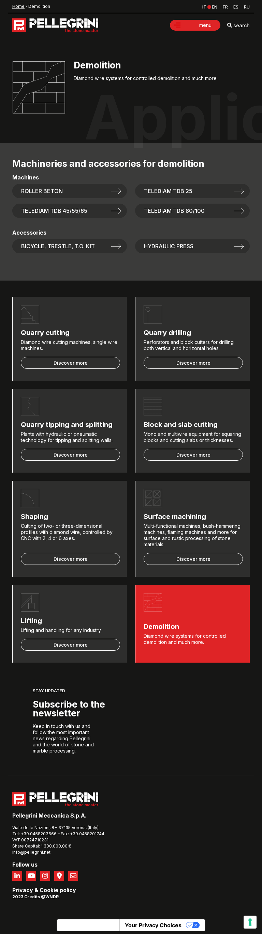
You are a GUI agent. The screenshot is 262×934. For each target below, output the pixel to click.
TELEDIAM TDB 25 (168, 191)
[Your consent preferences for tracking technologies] (250, 922)
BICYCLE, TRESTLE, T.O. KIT (58, 246)
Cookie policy (58, 890)
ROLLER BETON (42, 191)
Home (18, 6)
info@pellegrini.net (31, 852)
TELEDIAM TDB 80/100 (174, 210)
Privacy (22, 890)
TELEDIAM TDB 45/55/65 (54, 210)
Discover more (71, 363)
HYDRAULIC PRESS (168, 246)
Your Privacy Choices (153, 925)
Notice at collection (88, 925)
